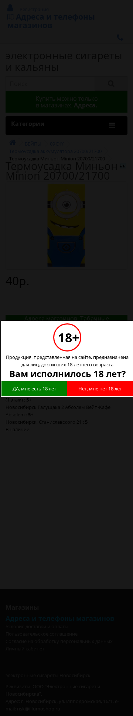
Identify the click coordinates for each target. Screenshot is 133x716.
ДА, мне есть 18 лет (34, 388)
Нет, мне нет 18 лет (100, 388)
